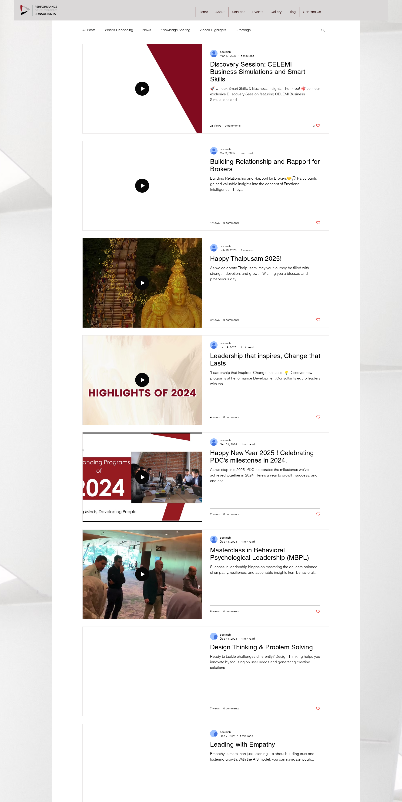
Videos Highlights (213, 30)
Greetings (243, 30)
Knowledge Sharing (175, 30)
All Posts (89, 30)
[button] (323, 30)
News (146, 30)
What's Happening (119, 30)
